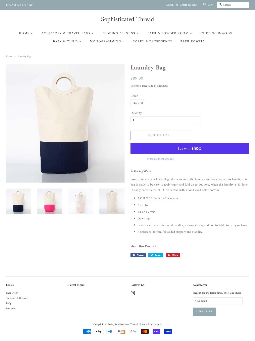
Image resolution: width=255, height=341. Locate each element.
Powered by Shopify (150, 324)
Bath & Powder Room (168, 33)
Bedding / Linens (119, 33)
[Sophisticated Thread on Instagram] (132, 294)
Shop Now (12, 293)
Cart (210, 5)
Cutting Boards (216, 33)
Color (134, 96)
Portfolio (11, 308)
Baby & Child (66, 41)
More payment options (160, 159)
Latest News (76, 285)
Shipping (135, 86)
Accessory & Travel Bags (67, 33)
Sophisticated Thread (127, 19)
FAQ (8, 303)
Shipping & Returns (16, 298)
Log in (170, 4)
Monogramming (106, 41)
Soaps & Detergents (152, 41)
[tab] (189, 171)
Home (25, 33)
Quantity (136, 113)
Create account (188, 4)
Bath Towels (192, 41)
